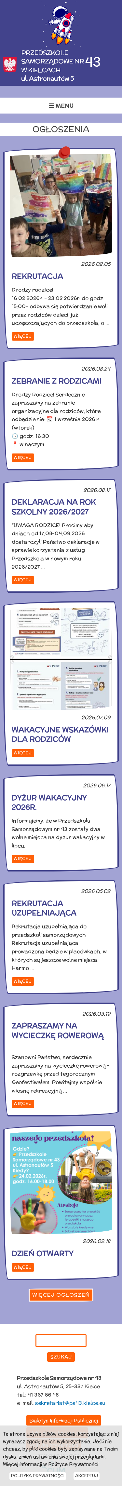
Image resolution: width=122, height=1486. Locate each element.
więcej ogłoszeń (61, 1295)
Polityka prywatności (37, 1476)
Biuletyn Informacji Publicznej (63, 1420)
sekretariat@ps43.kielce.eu (70, 1403)
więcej (23, 336)
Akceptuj (86, 1476)
